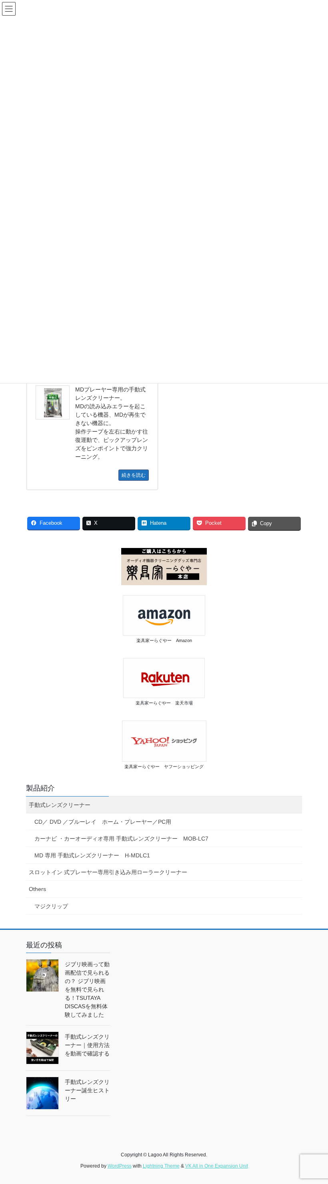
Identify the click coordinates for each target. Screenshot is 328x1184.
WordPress (120, 1166)
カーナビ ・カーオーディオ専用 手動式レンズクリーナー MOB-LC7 (121, 838)
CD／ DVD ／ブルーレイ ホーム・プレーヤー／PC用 (102, 822)
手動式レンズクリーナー (59, 805)
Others (37, 889)
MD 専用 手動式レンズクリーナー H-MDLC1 (92, 855)
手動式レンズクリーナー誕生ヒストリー (87, 1090)
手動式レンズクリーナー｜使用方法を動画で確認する (87, 1045)
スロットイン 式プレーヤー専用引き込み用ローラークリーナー (108, 872)
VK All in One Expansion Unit (216, 1166)
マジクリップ (51, 906)
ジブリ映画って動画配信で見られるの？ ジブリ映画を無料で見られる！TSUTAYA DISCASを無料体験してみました (87, 989)
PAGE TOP (313, 1141)
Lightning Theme (161, 1166)
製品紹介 (40, 788)
